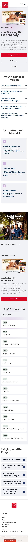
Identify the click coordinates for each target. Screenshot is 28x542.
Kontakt (4, 529)
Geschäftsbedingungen (9, 522)
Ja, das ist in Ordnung (10, 540)
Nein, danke (20, 540)
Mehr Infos (15, 61)
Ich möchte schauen (14, 299)
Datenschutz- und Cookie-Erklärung (12, 531)
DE (20, 4)
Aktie (14, 66)
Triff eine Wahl (7, 315)
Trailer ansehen (5, 27)
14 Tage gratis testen (14, 55)
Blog (3, 517)
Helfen (4, 520)
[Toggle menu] (25, 4)
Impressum (5, 524)
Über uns (4, 527)
